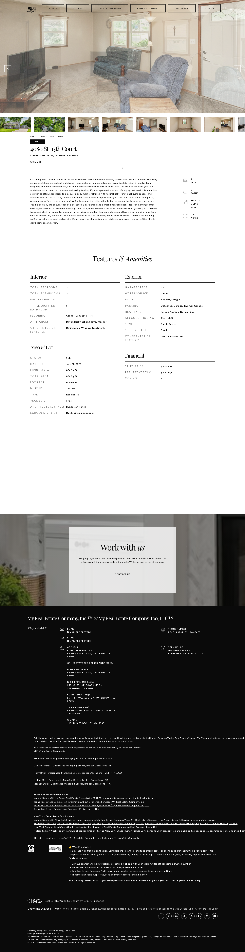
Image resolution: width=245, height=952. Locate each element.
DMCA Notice (137, 908)
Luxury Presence (93, 900)
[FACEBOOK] (161, 916)
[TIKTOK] (184, 916)
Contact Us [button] (122, 574)
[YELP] (192, 916)
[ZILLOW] (207, 916)
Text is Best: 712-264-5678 (184, 632)
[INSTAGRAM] (169, 916)
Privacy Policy (60, 908)
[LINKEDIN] (176, 916)
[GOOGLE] (199, 916)
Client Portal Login (206, 908)
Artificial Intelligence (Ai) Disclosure (170, 908)
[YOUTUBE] (214, 916)
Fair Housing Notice (44, 738)
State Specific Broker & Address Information (98, 908)
